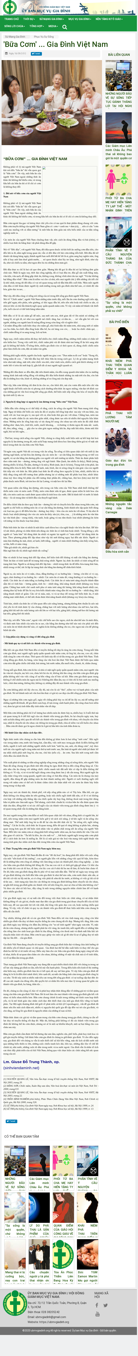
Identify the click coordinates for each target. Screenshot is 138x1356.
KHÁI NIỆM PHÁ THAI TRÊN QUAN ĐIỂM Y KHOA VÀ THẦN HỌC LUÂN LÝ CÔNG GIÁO (119, 369)
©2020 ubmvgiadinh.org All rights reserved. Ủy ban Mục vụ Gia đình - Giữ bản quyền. (69, 1330)
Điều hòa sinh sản (117, 551)
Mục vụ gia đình (79, 19)
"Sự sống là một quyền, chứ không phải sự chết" (119, 307)
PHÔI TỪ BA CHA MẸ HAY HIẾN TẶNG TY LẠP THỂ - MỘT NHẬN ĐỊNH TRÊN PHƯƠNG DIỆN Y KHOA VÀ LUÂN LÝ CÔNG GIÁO (119, 210)
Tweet (37, 53)
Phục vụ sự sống (44, 36)
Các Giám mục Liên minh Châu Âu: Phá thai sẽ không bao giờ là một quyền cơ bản (119, 154)
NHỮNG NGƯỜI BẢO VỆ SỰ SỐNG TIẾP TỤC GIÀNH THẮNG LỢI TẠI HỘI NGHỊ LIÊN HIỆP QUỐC (119, 102)
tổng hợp (35, 26)
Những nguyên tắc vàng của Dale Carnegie (119, 508)
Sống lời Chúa (13, 26)
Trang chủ (11, 19)
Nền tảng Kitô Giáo (108, 19)
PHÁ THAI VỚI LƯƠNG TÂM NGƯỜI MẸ (119, 417)
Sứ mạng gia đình (50, 19)
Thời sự (28, 19)
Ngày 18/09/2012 (17, 53)
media (52, 26)
